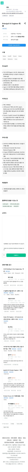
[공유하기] (25, 23)
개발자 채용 (6, 427)
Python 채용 (19, 423)
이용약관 (15, 440)
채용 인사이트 (6, 437)
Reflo (24, 437)
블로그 (20, 437)
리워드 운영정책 (19, 442)
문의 (20, 440)
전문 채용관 (14, 437)
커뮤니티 (9, 440)
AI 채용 (12, 423)
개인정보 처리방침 (9, 442)
